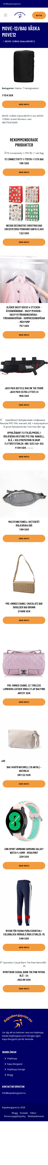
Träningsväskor (31, 88)
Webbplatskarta (36, 1116)
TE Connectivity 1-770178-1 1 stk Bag (24, 159)
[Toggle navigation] (5, 15)
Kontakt (24, 1113)
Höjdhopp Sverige (16, 1069)
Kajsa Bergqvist (15, 1064)
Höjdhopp (12, 1058)
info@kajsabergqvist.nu (12, 4)
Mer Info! (24, 104)
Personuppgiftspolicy (15, 1116)
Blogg (10, 1074)
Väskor (18, 88)
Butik (39, 15)
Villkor (33, 1113)
